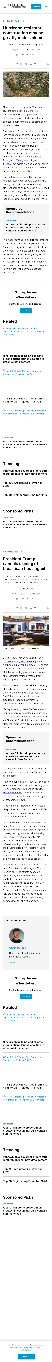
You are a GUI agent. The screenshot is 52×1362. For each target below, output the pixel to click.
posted (38, 724)
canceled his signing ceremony (19, 661)
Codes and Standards (13, 21)
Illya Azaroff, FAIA (12, 792)
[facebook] (17, 64)
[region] (26, 1351)
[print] (47, 64)
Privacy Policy (26, 1350)
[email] (35, 64)
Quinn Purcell (26, 588)
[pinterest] (30, 64)
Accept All (26, 1357)
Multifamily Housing (12, 552)
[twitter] (26, 64)
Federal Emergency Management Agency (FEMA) (22, 160)
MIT (31, 107)
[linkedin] (21, 64)
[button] (5, 7)
